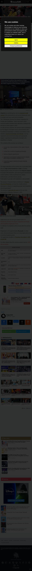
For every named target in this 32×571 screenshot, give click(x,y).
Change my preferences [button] (16, 45)
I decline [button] (16, 42)
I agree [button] (16, 39)
